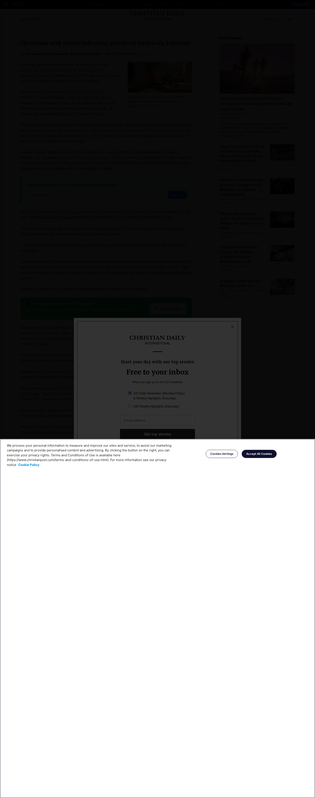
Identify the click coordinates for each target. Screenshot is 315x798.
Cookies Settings (221, 453)
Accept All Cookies (259, 453)
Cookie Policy (28, 465)
